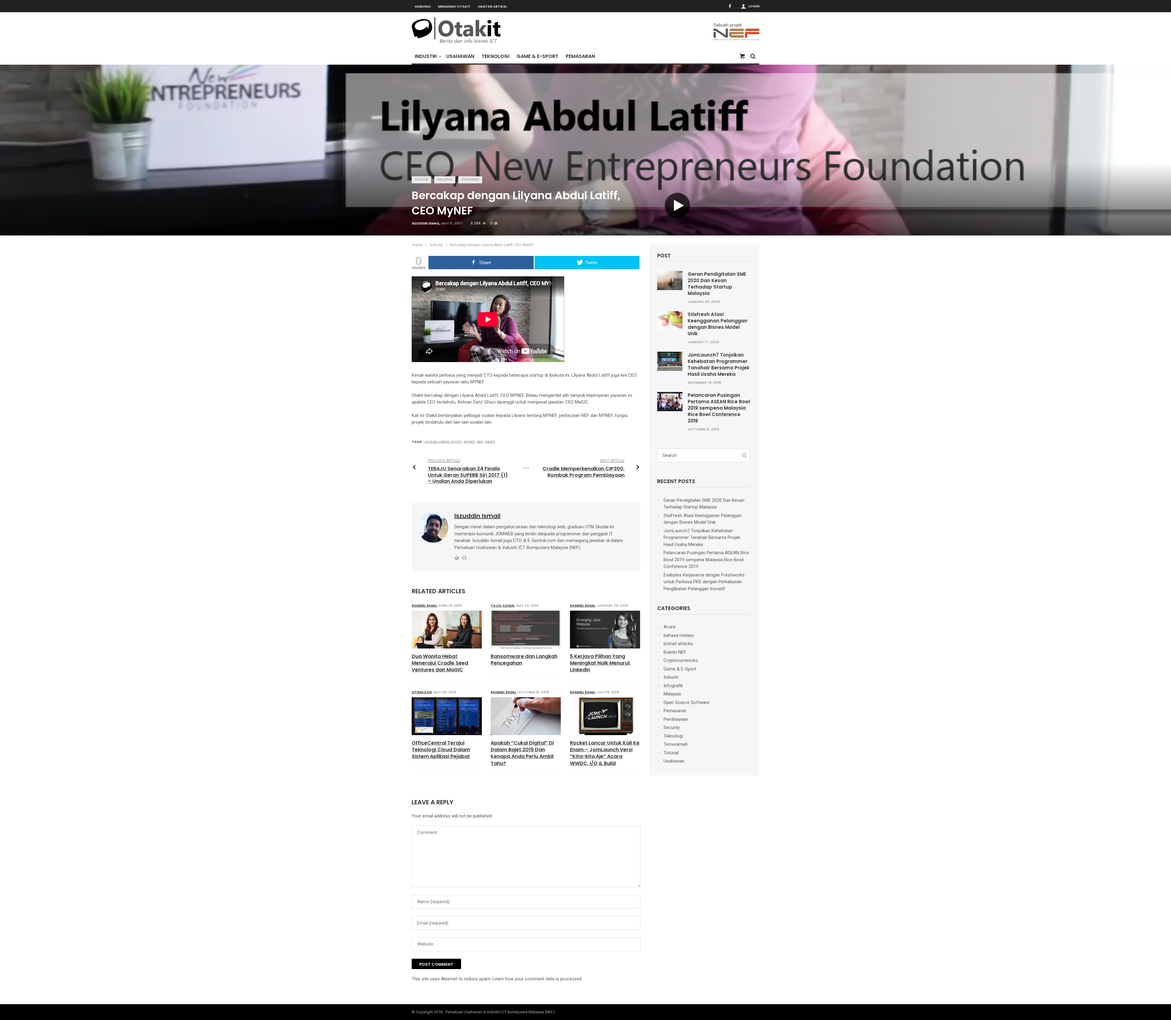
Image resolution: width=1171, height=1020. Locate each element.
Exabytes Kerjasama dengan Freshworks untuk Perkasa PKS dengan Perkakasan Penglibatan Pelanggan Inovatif (704, 581)
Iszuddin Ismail (425, 223)
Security (672, 727)
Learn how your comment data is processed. (537, 979)
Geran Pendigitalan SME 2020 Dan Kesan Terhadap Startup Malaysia (717, 283)
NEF (480, 441)
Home (417, 245)
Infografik (673, 685)
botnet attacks (678, 643)
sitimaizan (422, 692)
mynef (469, 441)
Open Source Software (686, 702)
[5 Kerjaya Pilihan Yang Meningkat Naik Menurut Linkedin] (605, 629)
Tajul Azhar (502, 605)
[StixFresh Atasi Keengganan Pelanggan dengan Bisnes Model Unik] (669, 320)
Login (753, 6)
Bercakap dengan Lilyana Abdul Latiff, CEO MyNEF (492, 245)
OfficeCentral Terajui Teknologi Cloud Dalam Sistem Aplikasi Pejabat (441, 750)
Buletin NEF (675, 652)
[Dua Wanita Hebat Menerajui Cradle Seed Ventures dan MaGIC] (447, 629)
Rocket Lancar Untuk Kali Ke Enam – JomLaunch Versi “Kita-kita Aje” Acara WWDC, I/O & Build (604, 753)
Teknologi (495, 56)
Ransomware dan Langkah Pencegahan (524, 659)
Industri (426, 56)
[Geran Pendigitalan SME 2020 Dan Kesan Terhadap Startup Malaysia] (669, 280)
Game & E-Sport (537, 56)
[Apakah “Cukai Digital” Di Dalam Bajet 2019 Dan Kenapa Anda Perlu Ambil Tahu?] (526, 716)
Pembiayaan (676, 719)
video (490, 441)
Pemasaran (580, 56)
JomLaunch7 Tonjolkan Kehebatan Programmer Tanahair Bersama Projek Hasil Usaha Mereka (719, 364)
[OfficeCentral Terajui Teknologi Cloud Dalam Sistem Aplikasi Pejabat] (447, 716)
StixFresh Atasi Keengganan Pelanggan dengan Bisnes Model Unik (717, 324)
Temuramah (676, 744)
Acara (669, 627)
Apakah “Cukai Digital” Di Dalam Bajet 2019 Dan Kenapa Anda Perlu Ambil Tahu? (522, 753)
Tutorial (671, 753)
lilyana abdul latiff (443, 441)
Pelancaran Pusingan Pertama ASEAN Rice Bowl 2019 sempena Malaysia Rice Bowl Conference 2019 (719, 408)
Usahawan (460, 56)
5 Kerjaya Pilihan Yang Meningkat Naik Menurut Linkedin (600, 663)
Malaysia (444, 179)
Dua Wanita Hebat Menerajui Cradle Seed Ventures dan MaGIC (440, 663)
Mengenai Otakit (454, 6)
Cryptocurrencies (681, 660)
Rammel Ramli (424, 605)
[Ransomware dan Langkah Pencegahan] (526, 629)
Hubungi (423, 6)
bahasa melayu (679, 635)
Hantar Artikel (492, 6)
